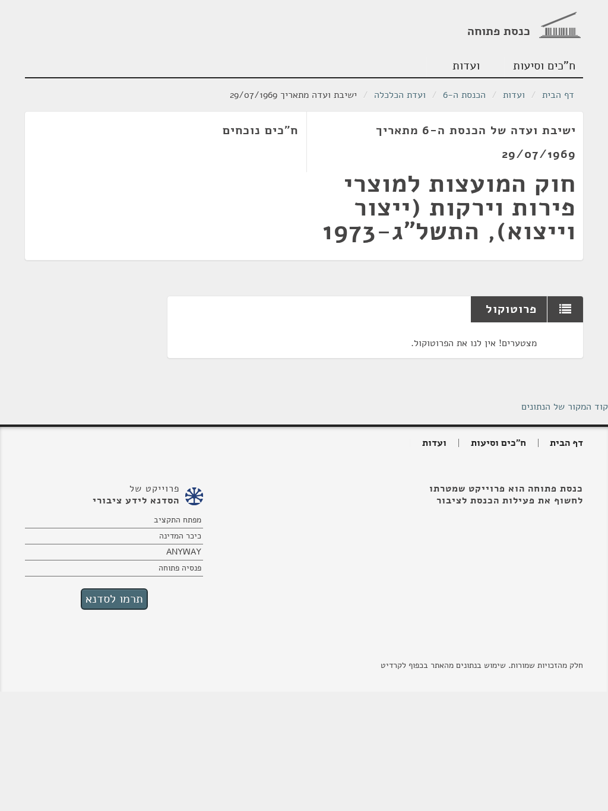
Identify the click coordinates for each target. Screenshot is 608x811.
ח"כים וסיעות (544, 66)
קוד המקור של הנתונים (564, 406)
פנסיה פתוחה (180, 568)
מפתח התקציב (177, 519)
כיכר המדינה (180, 535)
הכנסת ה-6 (464, 95)
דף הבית (558, 95)
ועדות (466, 66)
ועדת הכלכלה (400, 95)
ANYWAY (183, 551)
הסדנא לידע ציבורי (136, 500)
